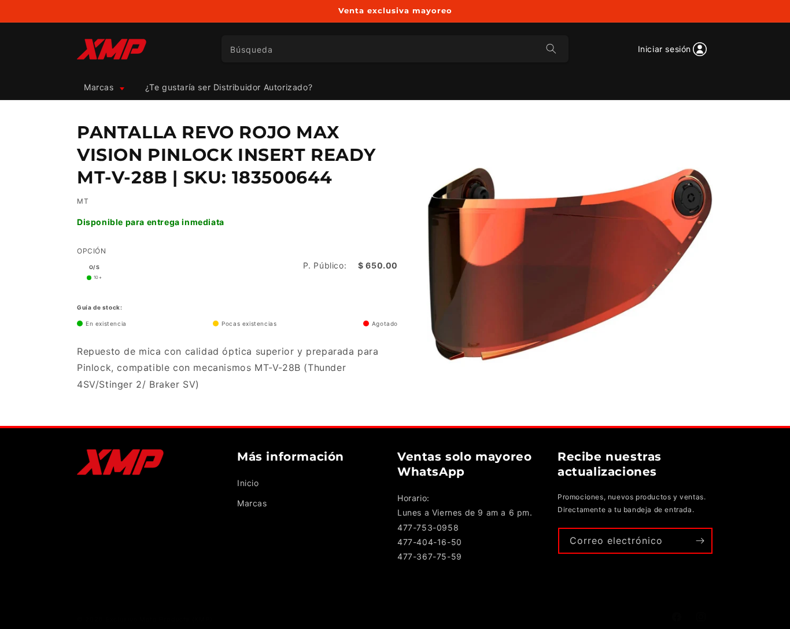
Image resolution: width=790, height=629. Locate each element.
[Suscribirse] (700, 540)
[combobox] (395, 49)
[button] (103, 87)
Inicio (248, 483)
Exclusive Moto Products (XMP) (158, 619)
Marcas (252, 503)
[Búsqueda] (551, 48)
